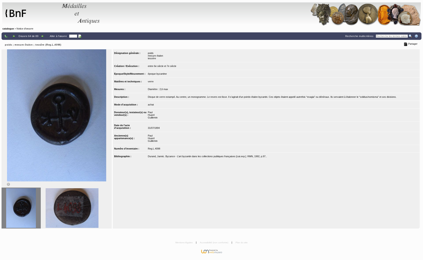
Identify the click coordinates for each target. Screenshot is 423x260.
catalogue (8, 28)
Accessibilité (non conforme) (214, 242)
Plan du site (242, 242)
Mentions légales (184, 242)
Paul (150, 112)
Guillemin (153, 117)
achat (151, 104)
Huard (151, 115)
